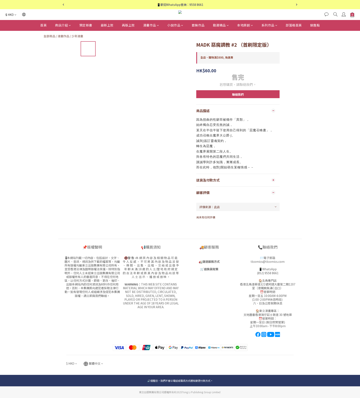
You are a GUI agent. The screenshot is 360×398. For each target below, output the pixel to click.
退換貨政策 (211, 269)
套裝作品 (198, 25)
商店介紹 (61, 25)
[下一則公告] (297, 4)
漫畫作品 (149, 25)
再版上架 (128, 25)
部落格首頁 (294, 25)
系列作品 (267, 25)
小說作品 (173, 25)
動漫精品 (219, 25)
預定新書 (85, 25)
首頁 (43, 25)
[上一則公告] (63, 4)
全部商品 (49, 36)
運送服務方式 (211, 261)
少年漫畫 (77, 36)
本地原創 (243, 25)
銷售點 (315, 25)
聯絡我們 (238, 94)
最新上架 (107, 25)
